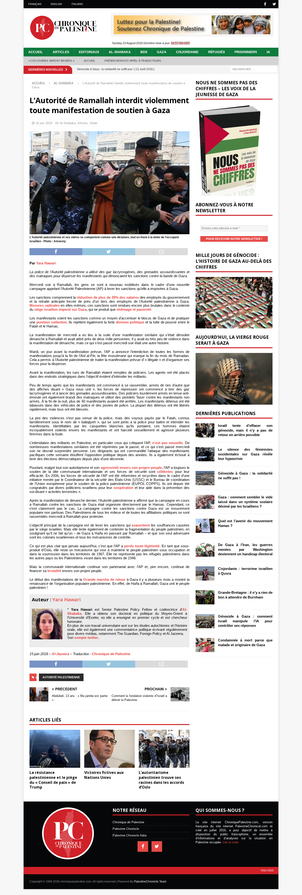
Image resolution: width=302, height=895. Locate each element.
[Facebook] (265, 4)
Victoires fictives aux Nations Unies (104, 775)
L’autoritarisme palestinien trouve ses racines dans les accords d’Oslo (161, 780)
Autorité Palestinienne (61, 677)
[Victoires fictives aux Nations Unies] (109, 749)
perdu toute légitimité (142, 546)
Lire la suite (231, 842)
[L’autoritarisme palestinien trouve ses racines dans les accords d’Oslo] (164, 749)
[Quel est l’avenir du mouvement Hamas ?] (205, 526)
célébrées (165, 472)
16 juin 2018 (44, 123)
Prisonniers (246, 52)
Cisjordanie (187, 52)
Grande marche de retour (104, 579)
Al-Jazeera (60, 654)
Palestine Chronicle (126, 829)
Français (34, 4)
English (56, 4)
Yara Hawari (46, 263)
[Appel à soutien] (192, 32)
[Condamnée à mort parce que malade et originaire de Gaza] (205, 645)
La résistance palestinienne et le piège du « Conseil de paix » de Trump (53, 780)
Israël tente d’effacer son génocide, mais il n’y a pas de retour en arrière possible (245, 430)
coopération (123, 488)
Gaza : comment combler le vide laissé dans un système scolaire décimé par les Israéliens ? (245, 501)
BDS (143, 52)
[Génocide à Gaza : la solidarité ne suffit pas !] (205, 478)
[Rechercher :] (253, 69)
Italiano (77, 4)
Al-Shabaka (120, 52)
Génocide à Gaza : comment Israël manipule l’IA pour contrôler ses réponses (245, 621)
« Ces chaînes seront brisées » (51, 60)
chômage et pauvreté (134, 309)
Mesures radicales (44, 305)
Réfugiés (216, 52)
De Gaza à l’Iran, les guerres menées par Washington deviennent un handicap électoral (245, 549)
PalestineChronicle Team (150, 881)
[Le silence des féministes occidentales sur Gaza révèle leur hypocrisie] (205, 454)
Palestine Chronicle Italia (130, 835)
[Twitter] (274, 4)
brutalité (54, 571)
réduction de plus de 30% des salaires (108, 297)
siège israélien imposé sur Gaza (60, 309)
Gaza (161, 52)
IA (268, 52)
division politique (130, 322)
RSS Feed (267, 870)
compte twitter (86, 638)
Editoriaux (89, 52)
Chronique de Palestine (111, 654)
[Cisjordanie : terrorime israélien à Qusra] (205, 573)
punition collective (51, 322)
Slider (93, 123)
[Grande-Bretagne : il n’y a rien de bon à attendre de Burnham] (205, 597)
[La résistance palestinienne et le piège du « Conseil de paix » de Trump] (54, 749)
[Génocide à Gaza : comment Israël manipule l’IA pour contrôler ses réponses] (205, 621)
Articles (61, 52)
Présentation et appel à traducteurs (133, 60)
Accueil (35, 52)
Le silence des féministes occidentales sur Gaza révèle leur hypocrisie (245, 454)
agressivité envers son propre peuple (131, 468)
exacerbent (141, 525)
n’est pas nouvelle (167, 443)
